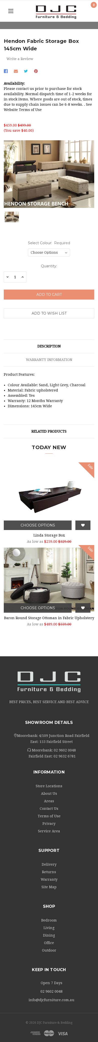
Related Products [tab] (49, 431)
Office (49, 943)
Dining (49, 935)
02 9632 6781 (65, 756)
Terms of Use (49, 816)
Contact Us (49, 809)
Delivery (49, 864)
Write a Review (20, 59)
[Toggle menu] (11, 11)
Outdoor (49, 950)
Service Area (49, 831)
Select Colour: (49, 243)
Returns (49, 872)
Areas (49, 801)
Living (49, 928)
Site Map (49, 887)
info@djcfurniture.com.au (51, 1000)
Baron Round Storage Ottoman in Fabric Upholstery (49, 618)
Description (49, 346)
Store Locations (49, 786)
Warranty (49, 879)
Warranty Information (49, 360)
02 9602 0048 (65, 750)
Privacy (49, 824)
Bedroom (49, 920)
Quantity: (49, 266)
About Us (49, 794)
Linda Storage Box (49, 535)
